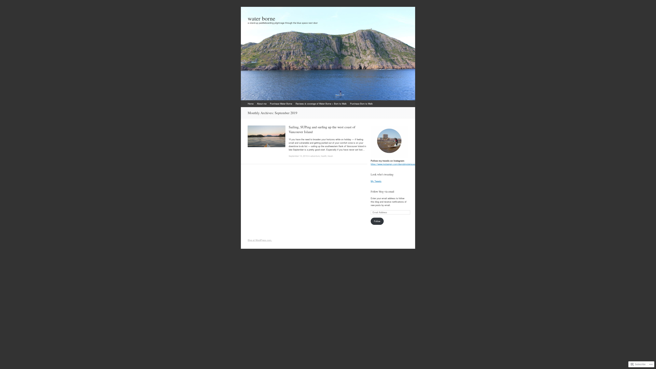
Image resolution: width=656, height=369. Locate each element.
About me (261, 103)
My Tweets (376, 181)
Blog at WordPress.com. (260, 240)
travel (330, 155)
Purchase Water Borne (281, 103)
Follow (377, 221)
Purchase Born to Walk (361, 103)
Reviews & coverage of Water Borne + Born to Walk (321, 103)
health (324, 155)
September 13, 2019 (298, 155)
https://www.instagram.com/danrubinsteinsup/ (393, 164)
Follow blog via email (382, 191)
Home (251, 103)
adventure (315, 155)
